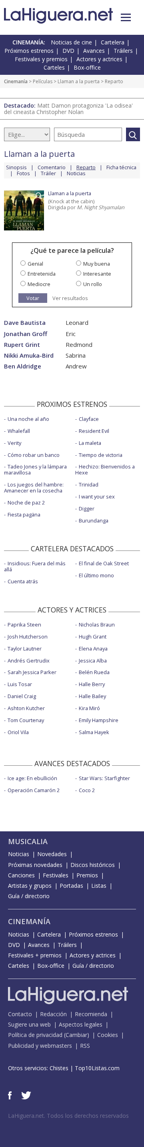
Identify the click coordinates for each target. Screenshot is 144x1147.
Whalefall (19, 430)
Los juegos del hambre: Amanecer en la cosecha (34, 487)
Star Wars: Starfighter (104, 778)
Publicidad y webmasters (40, 1045)
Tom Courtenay (26, 720)
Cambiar (76, 1035)
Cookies (107, 1035)
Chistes (59, 1068)
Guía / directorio (29, 896)
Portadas (71, 885)
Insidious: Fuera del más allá (35, 566)
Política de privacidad (35, 1035)
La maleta (90, 442)
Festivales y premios (41, 59)
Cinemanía (16, 81)
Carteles (54, 67)
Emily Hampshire (98, 720)
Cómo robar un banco (34, 454)
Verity (14, 442)
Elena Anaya (93, 648)
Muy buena (96, 263)
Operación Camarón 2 (34, 790)
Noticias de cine (71, 42)
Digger (86, 508)
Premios (87, 875)
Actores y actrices (99, 59)
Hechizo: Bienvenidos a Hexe (105, 469)
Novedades (52, 854)
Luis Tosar (20, 684)
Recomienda (91, 1014)
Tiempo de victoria (100, 454)
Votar (32, 298)
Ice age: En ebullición (32, 778)
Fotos (23, 173)
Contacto (20, 1014)
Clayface (89, 418)
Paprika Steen (24, 624)
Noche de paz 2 (26, 502)
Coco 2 (87, 790)
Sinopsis (16, 167)
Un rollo (92, 284)
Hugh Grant (92, 636)
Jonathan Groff (25, 333)
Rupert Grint (22, 344)
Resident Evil (94, 430)
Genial (35, 263)
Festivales (55, 875)
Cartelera (112, 42)
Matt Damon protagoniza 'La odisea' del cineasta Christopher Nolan (68, 109)
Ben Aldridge (22, 366)
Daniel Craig (22, 696)
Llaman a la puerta (79, 81)
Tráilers (123, 50)
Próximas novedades (35, 865)
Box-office (87, 67)
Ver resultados (70, 298)
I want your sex (97, 496)
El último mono (96, 575)
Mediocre (39, 284)
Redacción (53, 1014)
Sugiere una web (29, 1024)
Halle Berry (92, 684)
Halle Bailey (92, 696)
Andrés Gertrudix (29, 660)
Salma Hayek (94, 732)
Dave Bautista (25, 322)
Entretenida (42, 273)
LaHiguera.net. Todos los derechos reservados (68, 1115)
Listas (98, 885)
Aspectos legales (80, 1024)
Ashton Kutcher (26, 708)
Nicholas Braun (97, 624)
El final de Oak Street (104, 563)
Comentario (52, 167)
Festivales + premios (35, 955)
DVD (68, 50)
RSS (85, 1045)
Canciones (21, 875)
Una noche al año (28, 418)
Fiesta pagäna (24, 514)
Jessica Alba (93, 660)
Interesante (97, 273)
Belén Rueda (94, 672)
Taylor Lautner (25, 648)
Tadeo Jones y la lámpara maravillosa (35, 469)
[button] (126, 17)
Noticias (76, 173)
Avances (94, 50)
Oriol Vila (18, 732)
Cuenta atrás (23, 581)
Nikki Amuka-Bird (29, 355)
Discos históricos (92, 865)
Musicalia (28, 841)
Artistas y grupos (30, 885)
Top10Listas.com (97, 1068)
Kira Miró (89, 708)
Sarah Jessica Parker (32, 672)
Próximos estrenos (29, 50)
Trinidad (88, 484)
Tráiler (48, 173)
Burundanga (93, 520)
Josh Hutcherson (28, 636)
